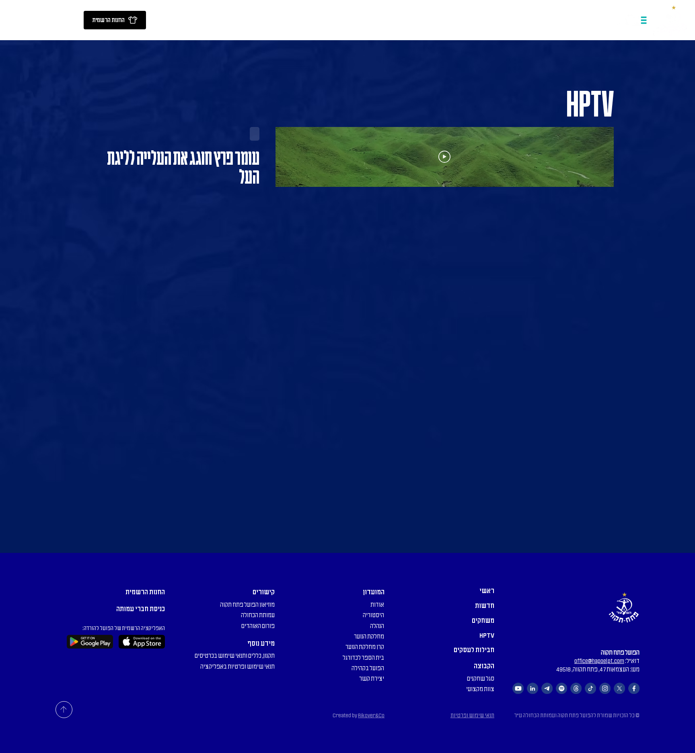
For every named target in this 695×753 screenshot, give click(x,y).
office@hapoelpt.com (599, 661)
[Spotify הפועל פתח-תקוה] (561, 688)
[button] (156, 19)
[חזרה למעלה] (64, 709)
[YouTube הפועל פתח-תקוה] (518, 688)
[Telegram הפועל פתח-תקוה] (547, 688)
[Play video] (444, 157)
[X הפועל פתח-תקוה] (619, 688)
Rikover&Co (371, 715)
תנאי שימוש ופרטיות (472, 715)
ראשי (486, 590)
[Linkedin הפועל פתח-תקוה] (532, 688)
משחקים (483, 620)
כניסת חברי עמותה (140, 609)
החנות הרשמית (145, 592)
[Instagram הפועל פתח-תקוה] (605, 688)
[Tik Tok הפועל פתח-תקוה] (590, 688)
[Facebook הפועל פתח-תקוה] (633, 688)
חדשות (484, 605)
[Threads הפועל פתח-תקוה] (576, 688)
